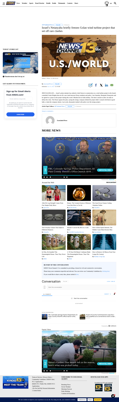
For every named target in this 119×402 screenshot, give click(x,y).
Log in (108, 281)
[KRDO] (10, 3)
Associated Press (48, 84)
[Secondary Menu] (5, 3)
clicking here (106, 271)
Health (48, 3)
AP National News (59, 106)
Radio (54, 3)
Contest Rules (37, 390)
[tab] (47, 294)
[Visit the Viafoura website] (112, 326)
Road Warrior (39, 3)
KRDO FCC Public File (39, 384)
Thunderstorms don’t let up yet (14, 76)
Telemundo (61, 3)
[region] (79, 304)
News (18, 3)
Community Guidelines (39, 379)
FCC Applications (37, 381)
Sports (31, 3)
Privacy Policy (47, 377)
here (77, 274)
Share (76, 3)
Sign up (113, 281)
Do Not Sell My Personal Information (44, 388)
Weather (24, 3)
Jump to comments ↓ (48, 111)
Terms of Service (37, 377)
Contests (69, 3)
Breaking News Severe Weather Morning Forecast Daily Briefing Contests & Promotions (68, 389)
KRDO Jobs (50, 379)
